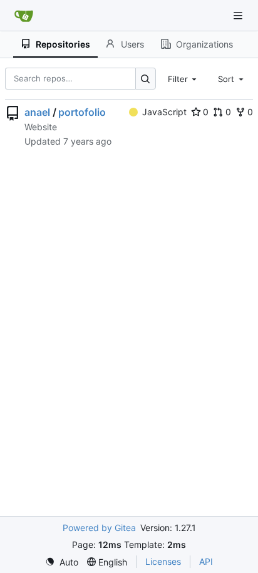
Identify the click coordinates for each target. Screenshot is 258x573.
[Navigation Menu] (239, 15)
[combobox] (183, 78)
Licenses (163, 561)
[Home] (23, 15)
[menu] (61, 562)
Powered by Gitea (99, 527)
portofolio (82, 112)
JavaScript (164, 111)
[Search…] (145, 79)
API (206, 561)
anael (37, 112)
